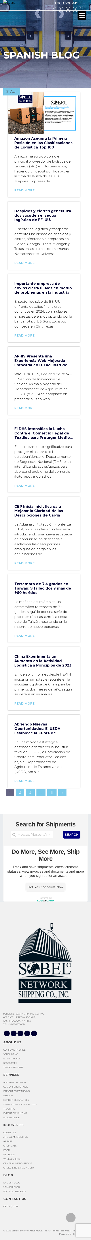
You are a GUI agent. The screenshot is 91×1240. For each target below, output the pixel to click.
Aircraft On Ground (16, 1082)
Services (11, 1075)
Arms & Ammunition (15, 1137)
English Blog (11, 1182)
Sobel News (10, 1054)
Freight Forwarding (16, 1091)
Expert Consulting (15, 1113)
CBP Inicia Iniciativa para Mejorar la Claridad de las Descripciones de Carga (38, 510)
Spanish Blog (11, 1187)
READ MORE (24, 190)
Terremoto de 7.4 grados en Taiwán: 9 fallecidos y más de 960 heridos (42, 588)
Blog (8, 1175)
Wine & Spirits (11, 1159)
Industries (13, 1125)
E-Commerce (11, 1117)
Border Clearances (16, 1100)
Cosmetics (9, 1132)
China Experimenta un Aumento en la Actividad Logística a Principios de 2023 (42, 660)
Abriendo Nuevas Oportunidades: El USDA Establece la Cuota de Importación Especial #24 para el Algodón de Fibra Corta (43, 728)
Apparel (8, 1141)
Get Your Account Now (45, 886)
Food (6, 1150)
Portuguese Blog (14, 1191)
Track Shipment (13, 1067)
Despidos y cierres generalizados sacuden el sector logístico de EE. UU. (43, 215)
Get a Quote (11, 1206)
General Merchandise (17, 1163)
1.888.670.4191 (67, 3)
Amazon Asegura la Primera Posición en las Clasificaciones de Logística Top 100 (43, 142)
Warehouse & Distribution (20, 1104)
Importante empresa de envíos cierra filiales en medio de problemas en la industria (43, 288)
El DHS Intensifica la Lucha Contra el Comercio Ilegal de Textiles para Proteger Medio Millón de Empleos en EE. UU (42, 433)
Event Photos (12, 1058)
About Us (12, 1042)
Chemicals (10, 1145)
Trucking (9, 1108)
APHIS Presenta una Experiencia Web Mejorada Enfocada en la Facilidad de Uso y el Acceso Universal (40, 360)
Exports (8, 1095)
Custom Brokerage (15, 1086)
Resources (10, 1063)
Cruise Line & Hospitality (18, 1167)
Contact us (14, 1199)
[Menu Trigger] (82, 15)
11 (52, 792)
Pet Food (9, 1154)
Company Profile (14, 1049)
